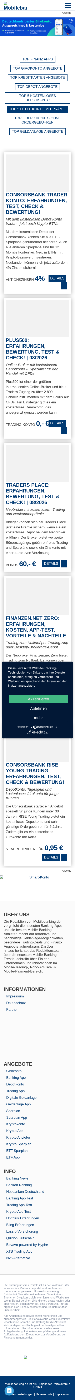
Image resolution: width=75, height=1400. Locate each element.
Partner (12, 1010)
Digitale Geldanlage (21, 1098)
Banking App (16, 1078)
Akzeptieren (38, 699)
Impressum (15, 996)
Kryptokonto (15, 1124)
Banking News (17, 1178)
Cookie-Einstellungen (19, 1394)
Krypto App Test (18, 1212)
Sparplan (13, 1111)
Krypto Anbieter (18, 1137)
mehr (38, 717)
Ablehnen (38, 708)
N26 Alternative (18, 1258)
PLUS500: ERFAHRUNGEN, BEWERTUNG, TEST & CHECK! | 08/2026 (32, 348)
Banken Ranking (19, 1185)
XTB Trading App (19, 1251)
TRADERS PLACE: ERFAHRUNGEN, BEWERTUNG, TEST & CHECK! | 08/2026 (32, 493)
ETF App (13, 1157)
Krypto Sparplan (18, 1144)
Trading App (15, 1091)
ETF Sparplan (17, 1151)
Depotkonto (15, 1084)
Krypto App (14, 1131)
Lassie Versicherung (22, 1231)
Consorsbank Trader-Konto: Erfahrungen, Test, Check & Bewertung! (37, 203)
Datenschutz (16, 1003)
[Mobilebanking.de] (15, 6)
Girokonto (13, 1071)
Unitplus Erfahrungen (22, 1218)
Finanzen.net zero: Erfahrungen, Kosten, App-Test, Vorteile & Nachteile (36, 626)
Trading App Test (19, 1205)
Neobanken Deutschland (25, 1192)
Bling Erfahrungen (20, 1225)
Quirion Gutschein (20, 1238)
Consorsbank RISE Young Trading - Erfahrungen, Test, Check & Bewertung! (35, 773)
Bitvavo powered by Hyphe (27, 1245)
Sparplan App (16, 1118)
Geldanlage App (18, 1104)
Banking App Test (19, 1198)
